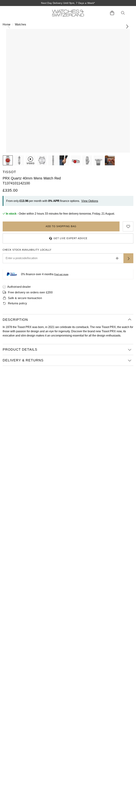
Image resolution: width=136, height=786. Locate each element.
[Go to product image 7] (87, 160)
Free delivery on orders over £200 (30, 292)
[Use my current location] (117, 258)
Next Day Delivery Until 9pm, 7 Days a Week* (68, 3)
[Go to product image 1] (8, 160)
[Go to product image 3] (42, 160)
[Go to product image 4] (53, 160)
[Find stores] (128, 258)
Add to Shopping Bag (61, 226)
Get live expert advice (70, 238)
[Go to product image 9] (110, 160)
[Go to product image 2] (19, 160)
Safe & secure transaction (25, 298)
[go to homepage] (68, 13)
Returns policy (17, 303)
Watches (20, 24)
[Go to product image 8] (98, 160)
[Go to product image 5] (64, 160)
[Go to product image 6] (76, 160)
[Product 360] (30, 160)
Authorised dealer (19, 286)
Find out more (61, 274)
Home (7, 24)
